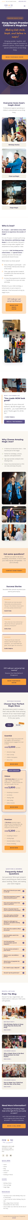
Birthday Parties (7, 1183)
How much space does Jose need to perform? (12, 903)
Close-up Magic (7, 1185)
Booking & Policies (8, 1174)
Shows (5, 1166)
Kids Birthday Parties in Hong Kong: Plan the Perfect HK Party (13, 1026)
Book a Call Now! (14, 1126)
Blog (4, 1168)
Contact (5, 1172)
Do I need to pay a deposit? (12, 967)
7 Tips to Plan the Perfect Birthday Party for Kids (14, 1200)
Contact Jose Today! (14, 570)
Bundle (19, 724)
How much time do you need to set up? (12, 891)
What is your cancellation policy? (11, 955)
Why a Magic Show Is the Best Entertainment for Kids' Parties (11, 1203)
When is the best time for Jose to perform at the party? (12, 909)
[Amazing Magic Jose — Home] (9, 6)
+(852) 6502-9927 (22, 1)
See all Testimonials (14, 421)
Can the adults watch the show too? (11, 936)
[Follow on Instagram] (7, 1155)
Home (5, 1164)
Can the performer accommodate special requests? (10, 943)
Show (9, 725)
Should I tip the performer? (11, 973)
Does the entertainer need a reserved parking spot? (12, 897)
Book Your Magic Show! (14, 307)
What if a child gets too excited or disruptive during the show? (12, 923)
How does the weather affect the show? (12, 929)
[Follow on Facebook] (3, 1155)
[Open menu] (24, 6)
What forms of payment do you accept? (12, 962)
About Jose (6, 1170)
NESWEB (14, 1218)
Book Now (14, 764)
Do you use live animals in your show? (11, 949)
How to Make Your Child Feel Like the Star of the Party (13, 1083)
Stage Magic (6, 1187)
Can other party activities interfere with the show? (11, 915)
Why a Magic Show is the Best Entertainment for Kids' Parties (14, 1055)
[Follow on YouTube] (10, 1155)
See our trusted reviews (11, 1)
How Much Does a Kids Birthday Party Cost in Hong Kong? (14, 1196)
